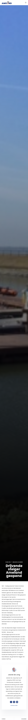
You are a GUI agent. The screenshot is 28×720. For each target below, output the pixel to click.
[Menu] (25, 2)
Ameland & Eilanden (17, 562)
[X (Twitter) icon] (17, 702)
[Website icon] (14, 702)
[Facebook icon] (11, 702)
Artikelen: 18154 (14, 705)
